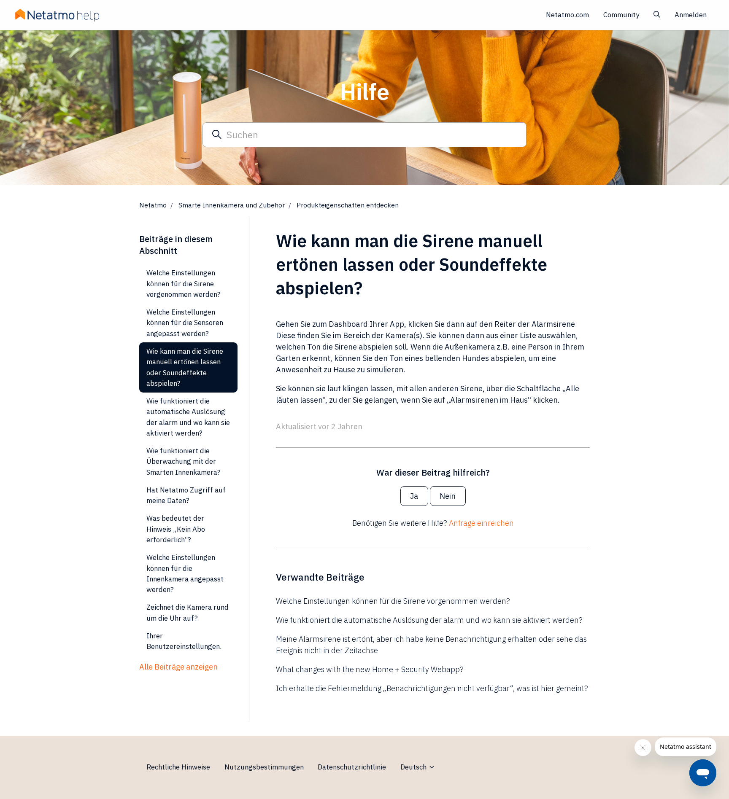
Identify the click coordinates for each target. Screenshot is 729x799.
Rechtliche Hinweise (178, 767)
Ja (414, 496)
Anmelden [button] (691, 14)
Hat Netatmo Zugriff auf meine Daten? (186, 495)
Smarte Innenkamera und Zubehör (231, 205)
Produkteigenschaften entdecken (348, 205)
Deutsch (414, 767)
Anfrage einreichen (481, 523)
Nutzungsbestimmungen (264, 767)
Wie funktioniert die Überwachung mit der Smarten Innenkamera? (183, 461)
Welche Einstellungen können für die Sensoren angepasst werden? (184, 322)
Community (621, 14)
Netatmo (153, 205)
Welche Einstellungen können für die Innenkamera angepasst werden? (185, 573)
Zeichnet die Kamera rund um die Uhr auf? (187, 612)
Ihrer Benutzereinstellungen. (183, 641)
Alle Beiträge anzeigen (178, 667)
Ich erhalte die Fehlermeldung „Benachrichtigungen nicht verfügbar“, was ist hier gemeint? (432, 688)
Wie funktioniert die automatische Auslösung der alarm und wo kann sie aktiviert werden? (429, 620)
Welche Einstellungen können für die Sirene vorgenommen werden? (393, 601)
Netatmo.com (567, 14)
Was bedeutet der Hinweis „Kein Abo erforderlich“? (175, 529)
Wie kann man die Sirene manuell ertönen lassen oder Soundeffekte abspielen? (184, 367)
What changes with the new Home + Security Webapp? (370, 669)
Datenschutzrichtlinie (352, 767)
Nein (448, 496)
